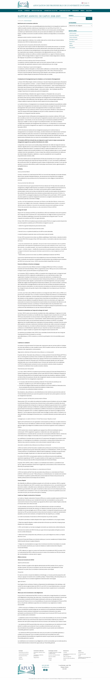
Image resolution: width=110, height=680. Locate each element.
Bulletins (89, 10)
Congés (50, 660)
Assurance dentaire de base (54, 655)
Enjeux (82, 10)
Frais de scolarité (52, 656)
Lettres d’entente (73, 37)
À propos (27, 10)
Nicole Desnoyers (28, 20)
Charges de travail (82, 654)
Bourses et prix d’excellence (69, 658)
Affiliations (21, 659)
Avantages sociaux (64, 10)
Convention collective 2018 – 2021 (39, 653)
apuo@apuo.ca (45, 667)
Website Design (68, 678)
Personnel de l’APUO (23, 655)
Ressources (75, 10)
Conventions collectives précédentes (38, 655)
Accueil (20, 10)
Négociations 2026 (37, 10)
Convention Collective (50, 10)
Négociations (36, 657)
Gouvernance (81, 652)
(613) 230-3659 (45, 665)
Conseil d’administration (24, 654)
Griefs (64, 660)
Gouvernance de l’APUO (24, 652)
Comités (20, 657)
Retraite (50, 658)
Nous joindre (72, 47)
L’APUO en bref (72, 33)
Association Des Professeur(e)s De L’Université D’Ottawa (46, 678)
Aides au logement (67, 656)
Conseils (65, 652)
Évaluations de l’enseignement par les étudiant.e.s (84, 658)
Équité (79, 655)
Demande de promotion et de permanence (69, 654)
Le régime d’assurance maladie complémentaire (55, 653)
